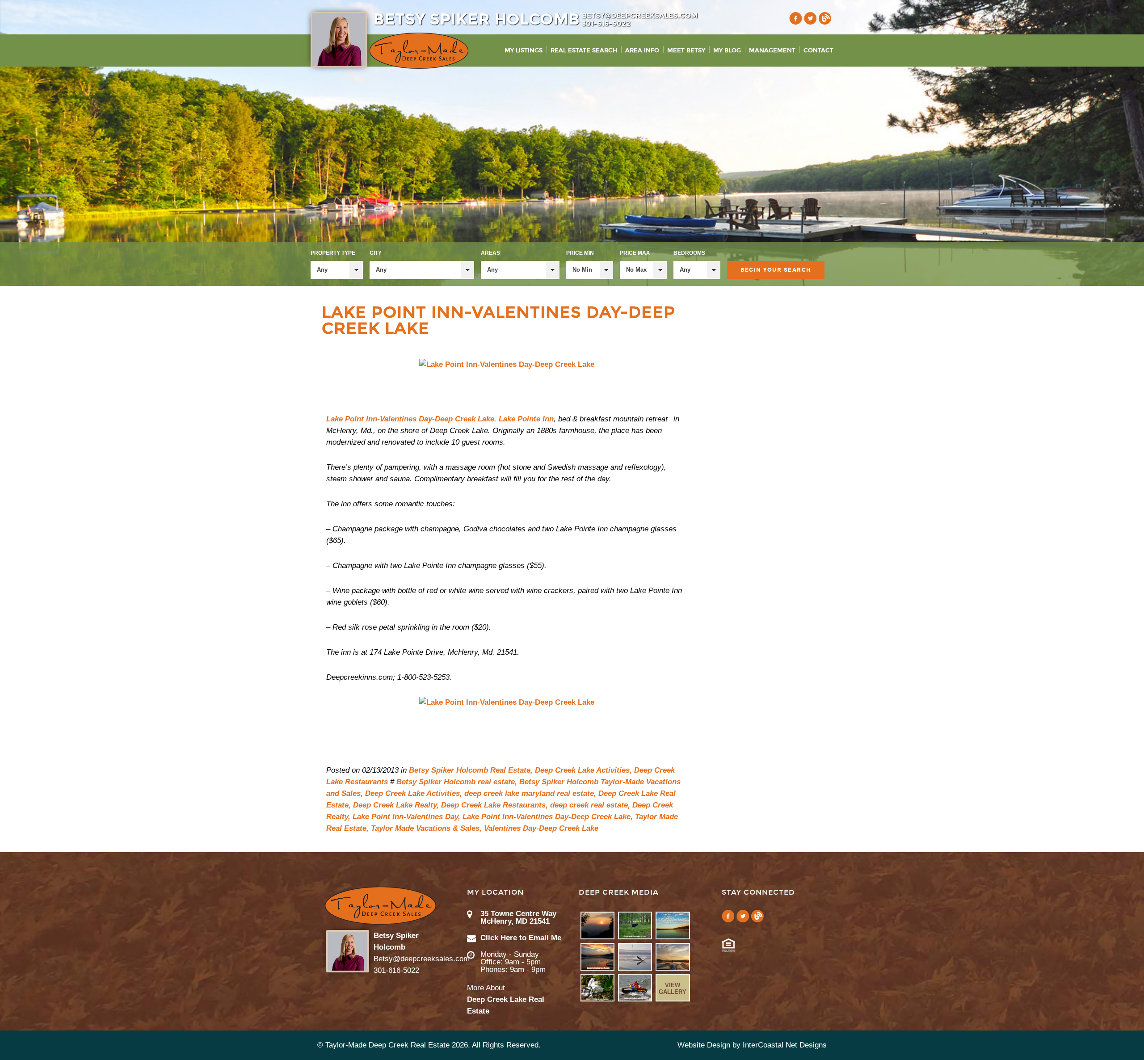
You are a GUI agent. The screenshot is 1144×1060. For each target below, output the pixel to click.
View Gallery (672, 988)
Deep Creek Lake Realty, (396, 805)
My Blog (727, 50)
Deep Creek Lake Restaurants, (494, 805)
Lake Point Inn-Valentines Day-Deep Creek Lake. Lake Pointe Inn (440, 419)
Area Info (642, 50)
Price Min (580, 253)
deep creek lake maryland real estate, (530, 793)
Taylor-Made (380, 905)
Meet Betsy (686, 50)
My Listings (524, 50)
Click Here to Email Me (520, 938)
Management (772, 50)
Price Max (635, 253)
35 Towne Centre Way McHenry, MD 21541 (518, 917)
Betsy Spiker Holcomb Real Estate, (471, 770)
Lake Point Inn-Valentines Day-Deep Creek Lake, (548, 816)
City (376, 253)
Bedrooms (689, 253)
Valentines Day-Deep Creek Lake (541, 828)
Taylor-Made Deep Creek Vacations (419, 51)
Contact (818, 50)
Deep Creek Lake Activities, (583, 770)
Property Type (333, 253)
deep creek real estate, (590, 805)
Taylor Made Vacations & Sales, (426, 828)
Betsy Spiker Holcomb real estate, (456, 782)
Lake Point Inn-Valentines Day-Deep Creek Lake (498, 320)
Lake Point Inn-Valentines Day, (406, 816)
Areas (490, 253)
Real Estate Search (584, 50)
